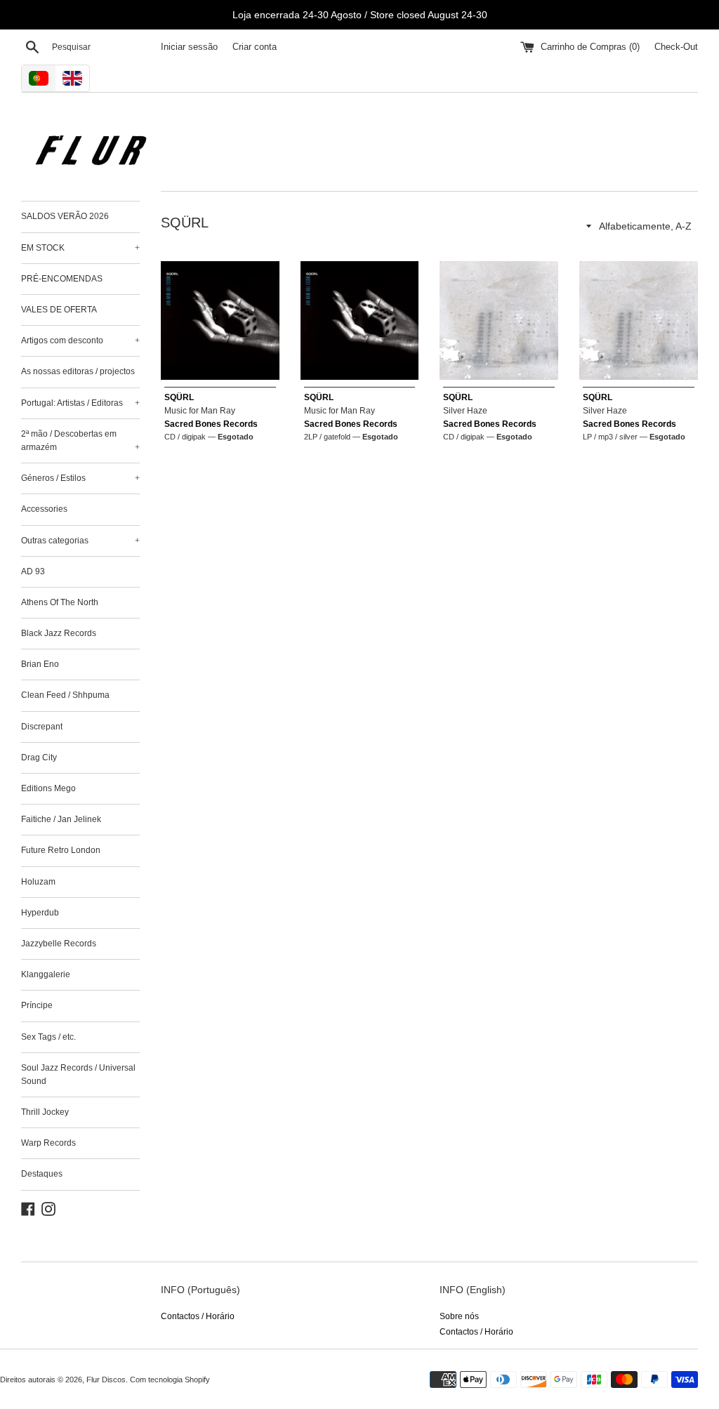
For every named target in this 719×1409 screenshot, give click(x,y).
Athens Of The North (59, 602)
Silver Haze (465, 411)
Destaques (41, 1174)
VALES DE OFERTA (59, 310)
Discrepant (41, 727)
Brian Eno (40, 664)
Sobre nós (459, 1316)
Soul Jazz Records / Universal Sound (78, 1074)
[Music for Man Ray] (220, 320)
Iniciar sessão (189, 47)
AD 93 (33, 571)
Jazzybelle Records (58, 943)
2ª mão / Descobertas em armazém (80, 440)
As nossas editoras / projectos (78, 371)
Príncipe (37, 1005)
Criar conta (254, 47)
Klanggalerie (45, 974)
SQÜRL (179, 397)
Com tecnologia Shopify (170, 1379)
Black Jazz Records (58, 633)
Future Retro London (60, 850)
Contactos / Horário (198, 1316)
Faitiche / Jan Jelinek (61, 819)
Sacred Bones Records (211, 424)
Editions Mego (48, 788)
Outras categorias (80, 540)
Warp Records (48, 1143)
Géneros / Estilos (80, 478)
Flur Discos (106, 1379)
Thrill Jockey (45, 1112)
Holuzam (38, 882)
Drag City (39, 757)
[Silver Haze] (499, 320)
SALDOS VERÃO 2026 (65, 216)
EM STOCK (80, 248)
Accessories (44, 509)
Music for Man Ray (199, 411)
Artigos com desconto (80, 340)
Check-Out (676, 47)
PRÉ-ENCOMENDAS (62, 279)
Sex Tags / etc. (48, 1037)
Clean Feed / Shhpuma (65, 695)
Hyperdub (40, 913)
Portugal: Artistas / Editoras (80, 403)
